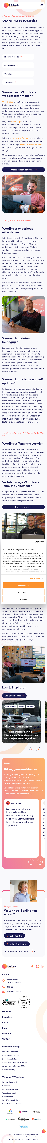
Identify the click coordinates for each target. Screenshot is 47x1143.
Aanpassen (22, 592)
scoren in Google (21, 137)
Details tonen (35, 578)
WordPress (7, 101)
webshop (16, 121)
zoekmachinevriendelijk (31, 144)
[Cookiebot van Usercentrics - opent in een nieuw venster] (34, 542)
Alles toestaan (23, 585)
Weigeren (23, 599)
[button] (32, 749)
